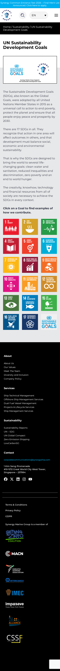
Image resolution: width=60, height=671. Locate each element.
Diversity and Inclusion (16, 375)
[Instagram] (24, 479)
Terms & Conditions (16, 504)
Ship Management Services (18, 411)
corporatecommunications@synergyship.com (27, 459)
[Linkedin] (18, 479)
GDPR (8, 516)
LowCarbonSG (11, 443)
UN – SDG (9, 431)
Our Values (10, 367)
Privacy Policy (13, 510)
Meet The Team (12, 371)
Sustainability (21, 26)
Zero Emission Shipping (17, 439)
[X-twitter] (12, 479)
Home (7, 26)
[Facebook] (6, 479)
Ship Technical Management (19, 395)
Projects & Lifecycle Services (19, 407)
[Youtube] (30, 479)
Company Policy (13, 378)
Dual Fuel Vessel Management (20, 403)
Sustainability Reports (16, 427)
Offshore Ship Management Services (23, 399)
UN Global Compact (14, 435)
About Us (9, 363)
